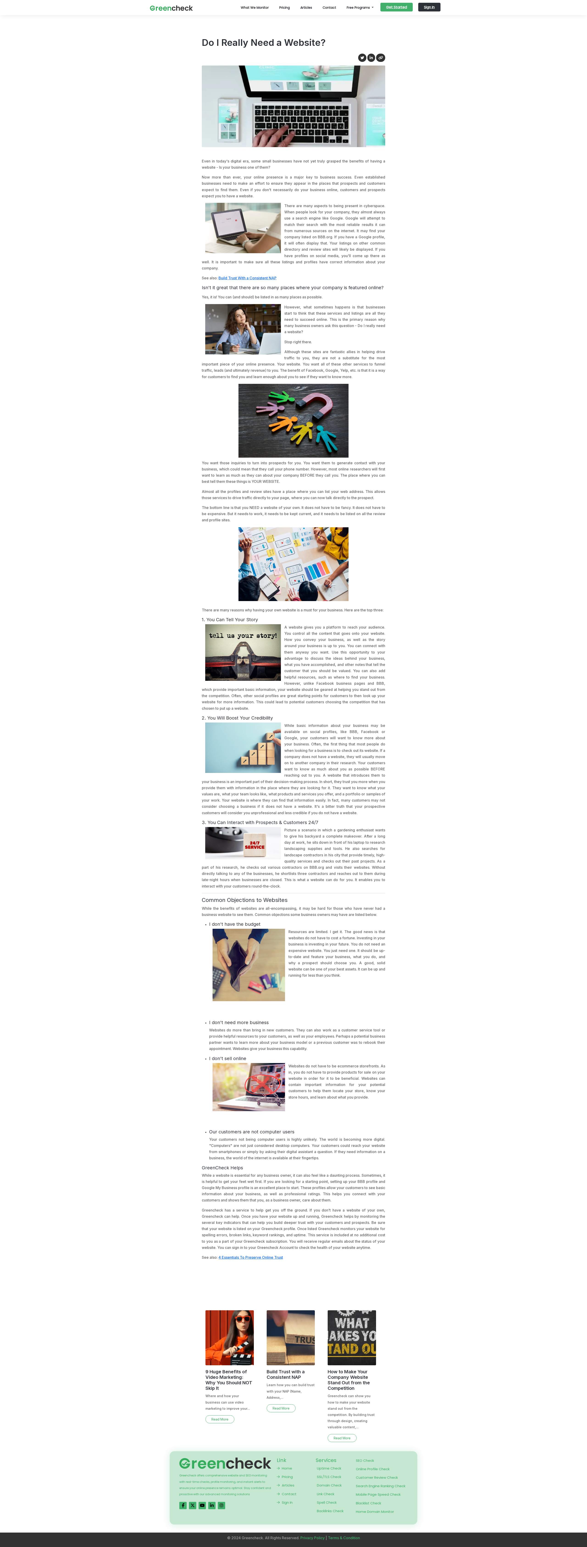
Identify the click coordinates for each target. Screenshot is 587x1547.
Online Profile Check (373, 1469)
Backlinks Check (330, 1511)
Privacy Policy (312, 1538)
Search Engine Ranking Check (380, 1486)
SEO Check (365, 1460)
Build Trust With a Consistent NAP (248, 278)
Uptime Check (329, 1468)
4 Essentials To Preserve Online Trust (251, 1257)
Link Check (325, 1494)
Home (287, 1468)
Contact (329, 7)
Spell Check (327, 1502)
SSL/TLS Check (329, 1476)
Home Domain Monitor (375, 1511)
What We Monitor (255, 7)
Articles (306, 7)
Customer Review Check (377, 1477)
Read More (219, 1419)
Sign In (429, 7)
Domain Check (329, 1485)
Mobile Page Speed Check (378, 1494)
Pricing (284, 7)
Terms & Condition (344, 1538)
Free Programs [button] (359, 7)
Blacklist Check (368, 1503)
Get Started (396, 7)
